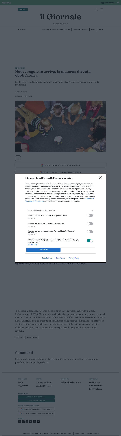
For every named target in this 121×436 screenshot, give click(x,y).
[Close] (101, 178)
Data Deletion (47, 258)
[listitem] (60, 210)
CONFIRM (43, 249)
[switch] (90, 215)
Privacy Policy (74, 258)
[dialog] (60, 218)
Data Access (60, 258)
